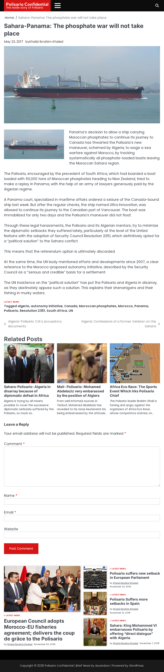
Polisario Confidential (27, 4)
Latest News (11, 302)
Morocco (125, 306)
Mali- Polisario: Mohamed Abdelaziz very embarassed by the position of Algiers (80, 391)
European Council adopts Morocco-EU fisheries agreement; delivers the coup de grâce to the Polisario (39, 630)
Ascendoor (102, 666)
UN (71, 311)
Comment (14, 443)
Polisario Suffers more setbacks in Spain (129, 601)
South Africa (57, 311)
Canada (70, 306)
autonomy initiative (47, 306)
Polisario (11, 311)
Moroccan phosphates (97, 306)
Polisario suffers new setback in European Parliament (135, 575)
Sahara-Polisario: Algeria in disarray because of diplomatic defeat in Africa (27, 391)
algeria (23, 306)
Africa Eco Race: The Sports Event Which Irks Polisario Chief (133, 391)
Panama (141, 306)
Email (10, 512)
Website (11, 529)
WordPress (136, 666)
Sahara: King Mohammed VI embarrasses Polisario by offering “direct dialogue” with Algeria (133, 631)
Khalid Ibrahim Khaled (46, 41)
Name (10, 495)
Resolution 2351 (32, 311)
